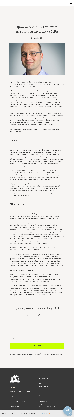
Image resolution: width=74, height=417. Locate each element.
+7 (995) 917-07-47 (43, 401)
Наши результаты (44, 378)
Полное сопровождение (17, 399)
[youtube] (14, 387)
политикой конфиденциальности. (31, 356)
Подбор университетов (17, 404)
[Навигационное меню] (71, 3)
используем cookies (42, 413)
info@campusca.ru (44, 404)
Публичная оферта (44, 383)
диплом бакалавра (26, 150)
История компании (44, 381)
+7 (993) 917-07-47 (43, 399)
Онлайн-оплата (14, 406)
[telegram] (11, 387)
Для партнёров (43, 386)
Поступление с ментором (17, 401)
